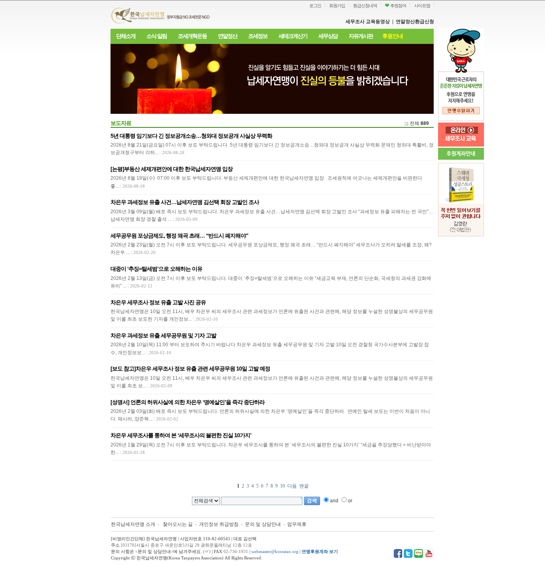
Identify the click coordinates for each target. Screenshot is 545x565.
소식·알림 (156, 36)
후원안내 (392, 36)
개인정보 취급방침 (219, 524)
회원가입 (337, 5)
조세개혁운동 (192, 36)
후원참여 (397, 5)
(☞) (207, 551)
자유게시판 (361, 36)
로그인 (315, 5)
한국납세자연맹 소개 (133, 524)
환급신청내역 (365, 5)
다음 (292, 486)
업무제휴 (296, 524)
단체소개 (125, 36)
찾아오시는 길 (178, 524)
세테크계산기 (292, 36)
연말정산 (227, 36)
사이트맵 (422, 5)
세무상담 (328, 36)
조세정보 (257, 36)
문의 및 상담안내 (263, 524)
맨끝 (304, 486)
